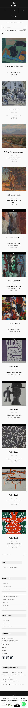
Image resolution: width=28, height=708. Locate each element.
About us (5, 602)
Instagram (4, 650)
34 (13, 30)
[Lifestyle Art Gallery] (14, 4)
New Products (7, 586)
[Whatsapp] (24, 704)
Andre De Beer (14, 324)
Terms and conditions (9, 599)
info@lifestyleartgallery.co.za (10, 640)
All (7, 30)
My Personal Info (8, 627)
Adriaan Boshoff (14, 195)
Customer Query (7, 593)
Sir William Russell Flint (14, 238)
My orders (6, 620)
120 (16, 30)
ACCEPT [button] (17, 705)
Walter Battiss (14, 367)
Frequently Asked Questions (11, 596)
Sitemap (5, 609)
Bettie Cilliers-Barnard (14, 67)
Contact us (6, 605)
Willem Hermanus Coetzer (14, 152)
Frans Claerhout (14, 281)
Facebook (4, 653)
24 (10, 30)
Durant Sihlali (14, 109)
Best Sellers (6, 590)
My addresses (7, 623)
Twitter (4, 647)
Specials (5, 583)
